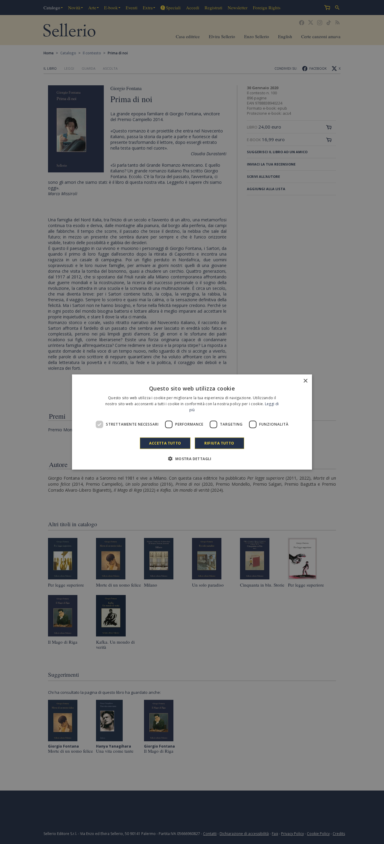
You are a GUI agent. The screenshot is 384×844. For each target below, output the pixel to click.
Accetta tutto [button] (165, 442)
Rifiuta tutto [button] (219, 442)
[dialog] (192, 422)
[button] (191, 458)
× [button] (305, 381)
